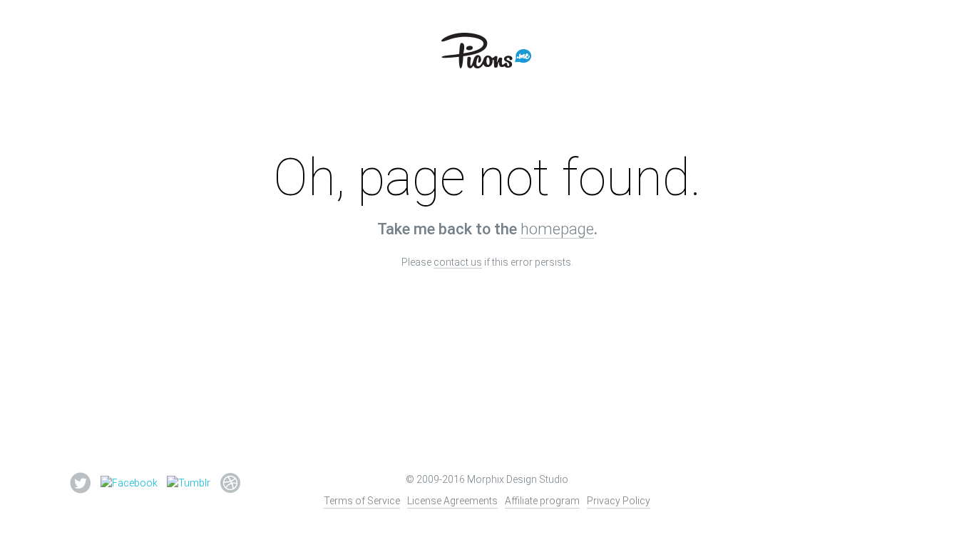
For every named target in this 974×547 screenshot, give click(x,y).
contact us (458, 262)
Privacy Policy (618, 500)
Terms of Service (362, 500)
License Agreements (452, 500)
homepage (557, 229)
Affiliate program (542, 500)
